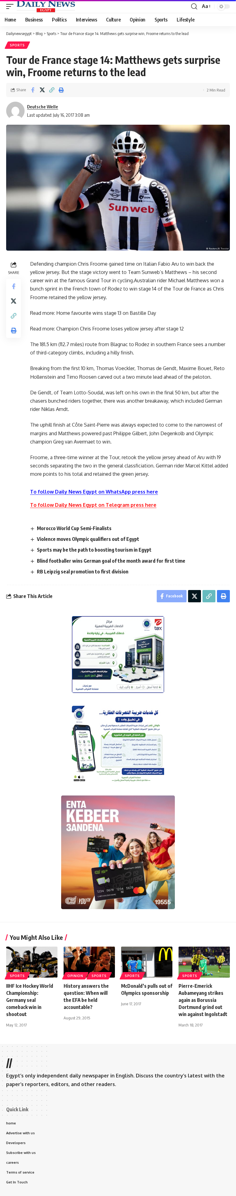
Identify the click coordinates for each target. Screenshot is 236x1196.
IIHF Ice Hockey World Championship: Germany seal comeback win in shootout (29, 1000)
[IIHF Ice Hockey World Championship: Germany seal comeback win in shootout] (31, 962)
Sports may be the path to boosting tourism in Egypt (94, 550)
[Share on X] (42, 90)
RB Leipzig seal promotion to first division (82, 572)
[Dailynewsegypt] (46, 6)
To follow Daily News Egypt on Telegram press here (93, 505)
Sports (17, 45)
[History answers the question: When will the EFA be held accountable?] (89, 962)
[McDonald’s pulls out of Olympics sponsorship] (146, 962)
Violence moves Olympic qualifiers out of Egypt (88, 539)
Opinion (75, 976)
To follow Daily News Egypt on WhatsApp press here (94, 492)
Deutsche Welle (42, 106)
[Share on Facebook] (32, 90)
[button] (11, 6)
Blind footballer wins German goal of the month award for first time (111, 561)
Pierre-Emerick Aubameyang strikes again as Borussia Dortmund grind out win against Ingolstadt (203, 1000)
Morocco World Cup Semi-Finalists (74, 528)
